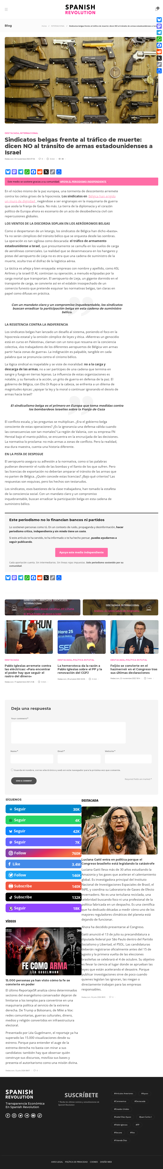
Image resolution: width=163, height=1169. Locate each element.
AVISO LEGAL (57, 1162)
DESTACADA (12, 133)
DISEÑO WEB (106, 1162)
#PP (137, 1124)
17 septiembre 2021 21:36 (24, 682)
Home (44, 26)
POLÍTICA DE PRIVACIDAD (76, 1162)
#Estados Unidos (121, 1109)
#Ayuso (144, 1093)
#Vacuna (118, 1132)
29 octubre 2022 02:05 (76, 679)
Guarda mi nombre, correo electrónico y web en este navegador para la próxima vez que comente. (67, 770)
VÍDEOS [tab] (11, 921)
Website (110, 751)
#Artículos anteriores (123, 1093)
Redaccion (9, 159)
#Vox (132, 1132)
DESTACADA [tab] (90, 800)
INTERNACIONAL (58, 26)
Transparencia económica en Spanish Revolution (25, 1105)
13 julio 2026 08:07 (22, 1070)
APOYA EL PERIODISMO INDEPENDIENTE (83, 181)
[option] (28, 653)
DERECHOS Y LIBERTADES (38, 600)
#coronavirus (120, 1101)
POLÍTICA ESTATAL (83, 660)
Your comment (19, 718)
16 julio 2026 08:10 (98, 997)
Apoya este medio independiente (81, 552)
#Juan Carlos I (145, 1117)
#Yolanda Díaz (120, 1140)
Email (61, 751)
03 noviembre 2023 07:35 (24, 159)
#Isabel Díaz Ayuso (122, 1117)
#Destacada (140, 1101)
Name (14, 751)
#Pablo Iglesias (121, 1124)
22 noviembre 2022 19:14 (130, 678)
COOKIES (94, 1162)
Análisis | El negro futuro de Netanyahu (116, 610)
